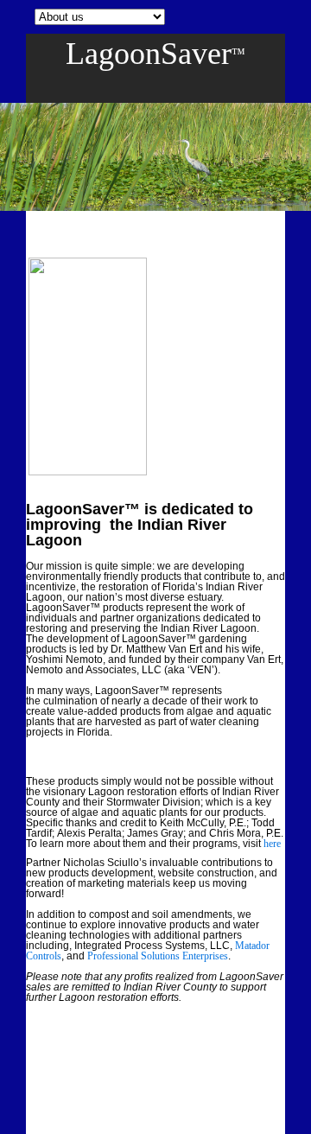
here (272, 844)
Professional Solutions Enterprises (157, 956)
